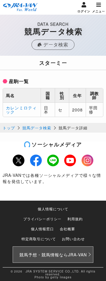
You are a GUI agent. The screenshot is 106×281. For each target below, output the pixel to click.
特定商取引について (38, 238)
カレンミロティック (21, 110)
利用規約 (75, 218)
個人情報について (53, 208)
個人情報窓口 (42, 228)
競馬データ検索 (36, 128)
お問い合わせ (73, 238)
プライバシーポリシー (42, 218)
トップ (9, 128)
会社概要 (67, 228)
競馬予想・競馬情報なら (53, 255)
